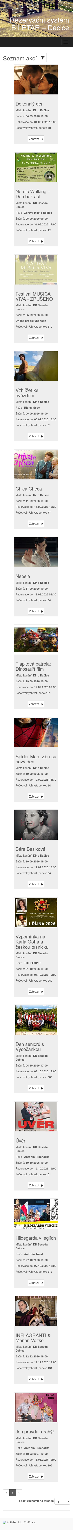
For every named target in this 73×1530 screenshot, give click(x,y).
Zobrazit (35, 139)
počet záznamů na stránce (36, 1501)
